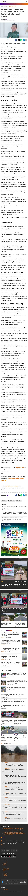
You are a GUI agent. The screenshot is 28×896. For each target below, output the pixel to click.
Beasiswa (3, 500)
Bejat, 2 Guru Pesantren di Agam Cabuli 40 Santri (15, 819)
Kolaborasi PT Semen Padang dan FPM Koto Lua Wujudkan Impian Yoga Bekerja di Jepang (11, 664)
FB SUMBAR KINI (20, 467)
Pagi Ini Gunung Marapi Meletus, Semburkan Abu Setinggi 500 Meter (14, 788)
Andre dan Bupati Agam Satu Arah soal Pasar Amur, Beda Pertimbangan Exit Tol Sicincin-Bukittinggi (20, 584)
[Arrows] (2, 570)
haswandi (3, 19)
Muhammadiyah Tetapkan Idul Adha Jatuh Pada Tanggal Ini (14, 507)
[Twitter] (19, 40)
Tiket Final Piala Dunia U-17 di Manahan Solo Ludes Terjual (15, 770)
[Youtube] (14, 850)
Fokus (5, 867)
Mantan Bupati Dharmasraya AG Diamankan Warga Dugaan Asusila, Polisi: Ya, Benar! (15, 800)
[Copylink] (26, 40)
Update (5, 875)
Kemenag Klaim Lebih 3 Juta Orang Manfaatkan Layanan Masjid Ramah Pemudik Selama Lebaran (14, 513)
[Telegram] (24, 40)
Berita (5, 863)
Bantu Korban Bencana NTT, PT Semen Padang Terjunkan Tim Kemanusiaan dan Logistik (7, 585)
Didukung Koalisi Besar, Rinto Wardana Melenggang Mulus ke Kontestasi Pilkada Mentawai (15, 807)
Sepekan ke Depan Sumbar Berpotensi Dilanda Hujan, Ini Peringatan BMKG (14, 764)
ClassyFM (6, 889)
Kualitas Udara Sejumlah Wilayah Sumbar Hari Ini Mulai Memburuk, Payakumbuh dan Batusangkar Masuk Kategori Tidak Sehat (10, 657)
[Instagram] (12, 850)
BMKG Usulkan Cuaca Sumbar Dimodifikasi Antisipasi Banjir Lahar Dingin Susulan (15, 777)
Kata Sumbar (4, 6)
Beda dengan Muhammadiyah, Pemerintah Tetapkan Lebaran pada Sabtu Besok (13, 518)
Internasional (12, 6)
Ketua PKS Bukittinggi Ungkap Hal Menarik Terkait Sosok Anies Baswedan (15, 783)
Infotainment (6, 868)
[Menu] (1, 1)
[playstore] (12, 857)
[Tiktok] (16, 850)
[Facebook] (16, 40)
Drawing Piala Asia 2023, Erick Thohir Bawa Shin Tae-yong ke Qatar (15, 794)
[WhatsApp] (21, 40)
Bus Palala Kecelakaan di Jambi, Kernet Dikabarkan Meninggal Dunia (15, 813)
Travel (5, 874)
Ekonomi (5, 865)
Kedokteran (11, 500)
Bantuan (5, 862)
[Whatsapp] (7, 850)
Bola (4, 864)
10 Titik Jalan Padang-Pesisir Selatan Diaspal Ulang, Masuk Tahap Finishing (20, 624)
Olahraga (6, 873)
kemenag (18, 500)
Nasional (5, 871)
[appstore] (4, 857)
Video (5, 876)
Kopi (4, 870)
